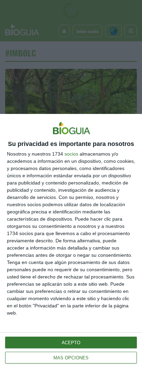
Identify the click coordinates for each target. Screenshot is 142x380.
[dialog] (71, 247)
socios (71, 153)
